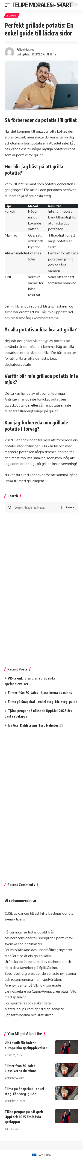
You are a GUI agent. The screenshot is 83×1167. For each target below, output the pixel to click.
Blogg (11, 15)
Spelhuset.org (16, 973)
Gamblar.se (18, 932)
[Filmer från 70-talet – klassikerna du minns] (66, 1070)
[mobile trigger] (8, 5)
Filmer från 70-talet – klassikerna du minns (40, 693)
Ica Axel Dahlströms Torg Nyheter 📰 (35, 725)
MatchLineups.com (19, 1009)
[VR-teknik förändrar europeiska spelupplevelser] (66, 1047)
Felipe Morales (25, 49)
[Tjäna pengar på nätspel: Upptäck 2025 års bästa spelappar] (66, 1116)
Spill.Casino (48, 967)
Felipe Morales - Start (42, 5)
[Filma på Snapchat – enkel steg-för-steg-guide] (66, 1093)
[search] (52, 5)
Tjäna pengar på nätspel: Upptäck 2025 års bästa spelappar (24, 1116)
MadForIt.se (14, 956)
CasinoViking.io (43, 991)
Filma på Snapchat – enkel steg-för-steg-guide (42, 702)
